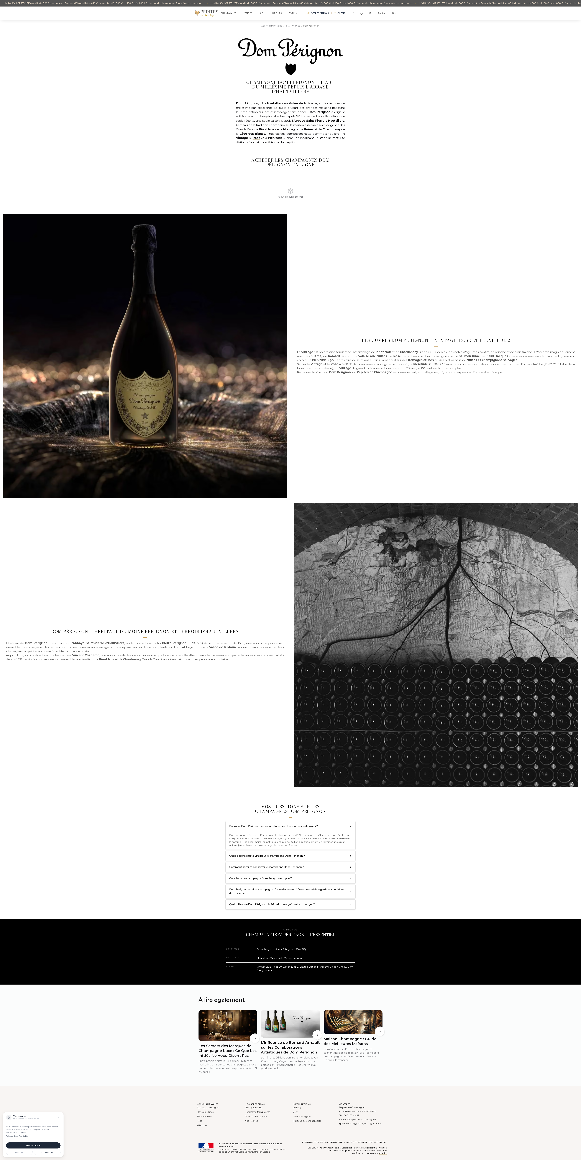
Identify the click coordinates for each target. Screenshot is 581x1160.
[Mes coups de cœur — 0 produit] (361, 13)
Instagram (362, 1123)
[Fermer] (58, 1117)
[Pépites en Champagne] (206, 13)
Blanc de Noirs (204, 1116)
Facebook (347, 1123)
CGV (295, 1112)
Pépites (247, 13)
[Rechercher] (353, 13)
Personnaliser (47, 1152)
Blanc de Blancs (205, 1112)
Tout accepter (33, 1145)
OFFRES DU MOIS (320, 13)
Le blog (297, 1107)
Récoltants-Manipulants (257, 1112)
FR (392, 13)
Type (292, 13)
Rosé (256, 138)
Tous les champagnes (208, 1107)
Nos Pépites (251, 1121)
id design (383, 1153)
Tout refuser (19, 1152)
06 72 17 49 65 (351, 1115)
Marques (276, 13)
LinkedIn (377, 1123)
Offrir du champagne (256, 1116)
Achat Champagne (271, 26)
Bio (261, 13)
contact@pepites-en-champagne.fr (358, 1119)
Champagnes (228, 13)
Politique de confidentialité (307, 1121)
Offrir (341, 13)
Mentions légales (302, 1116)
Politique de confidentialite (17, 1136)
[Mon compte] (370, 13)
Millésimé (202, 1125)
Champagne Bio (253, 1107)
